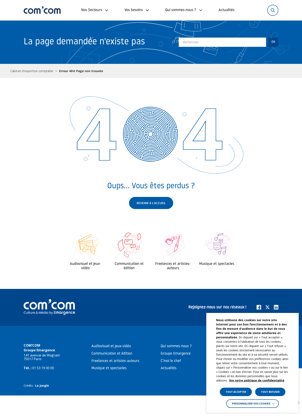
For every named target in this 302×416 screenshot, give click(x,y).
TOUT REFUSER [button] (270, 392)
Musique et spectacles (109, 368)
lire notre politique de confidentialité (256, 380)
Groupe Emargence (176, 354)
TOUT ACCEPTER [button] (236, 392)
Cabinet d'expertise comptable (31, 71)
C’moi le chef (171, 361)
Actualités (226, 10)
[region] (151, 71)
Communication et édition (111, 354)
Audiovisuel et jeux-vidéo (111, 346)
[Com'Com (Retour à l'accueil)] (42, 10)
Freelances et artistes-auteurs (115, 361)
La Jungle (42, 385)
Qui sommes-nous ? (180, 10)
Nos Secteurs (91, 10)
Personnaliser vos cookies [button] (251, 403)
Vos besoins (133, 10)
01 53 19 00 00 (43, 368)
